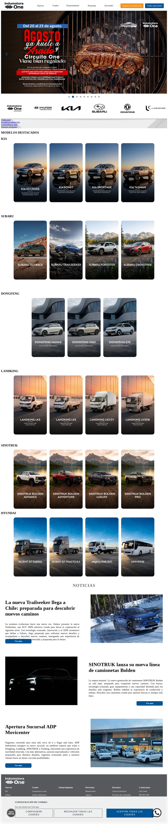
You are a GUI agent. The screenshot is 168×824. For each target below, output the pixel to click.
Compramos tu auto (39, 791)
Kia (6, 791)
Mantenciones (90, 791)
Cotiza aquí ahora (154, 6)
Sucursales (108, 5)
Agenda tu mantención (132, 6)
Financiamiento (72, 5)
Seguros (88, 795)
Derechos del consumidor (121, 795)
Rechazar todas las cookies (78, 813)
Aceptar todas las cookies (130, 813)
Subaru (7, 795)
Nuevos (40, 6)
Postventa (92, 6)
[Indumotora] (84, 780)
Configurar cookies (34, 813)
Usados (55, 5)
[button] (69, 97)
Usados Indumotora (39, 795)
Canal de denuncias (119, 791)
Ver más (18, 641)
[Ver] (30, 172)
